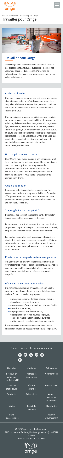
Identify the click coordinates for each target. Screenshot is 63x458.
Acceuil (5, 15)
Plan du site (51, 406)
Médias (11, 406)
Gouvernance (51, 385)
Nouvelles (11, 368)
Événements (51, 368)
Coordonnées (51, 373)
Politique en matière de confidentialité (12, 376)
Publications (31, 394)
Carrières (14, 15)
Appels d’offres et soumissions (51, 397)
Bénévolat (11, 394)
